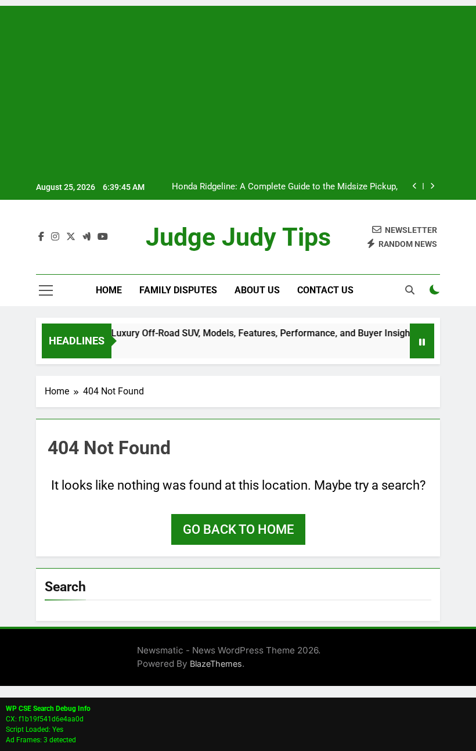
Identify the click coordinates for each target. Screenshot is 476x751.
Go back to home (238, 529)
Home (109, 290)
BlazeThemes (216, 664)
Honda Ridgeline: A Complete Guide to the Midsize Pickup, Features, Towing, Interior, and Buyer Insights (285, 187)
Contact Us (325, 290)
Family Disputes (178, 290)
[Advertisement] (238, 87)
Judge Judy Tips (238, 236)
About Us (257, 290)
